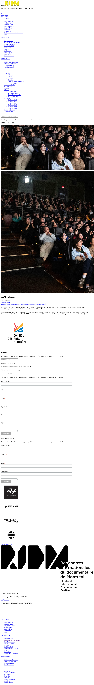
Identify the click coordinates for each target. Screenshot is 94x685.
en (1, 13)
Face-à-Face (7, 645)
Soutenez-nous (8, 111)
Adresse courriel (6, 381)
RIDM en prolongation (11, 62)
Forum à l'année (9, 56)
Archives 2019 (12, 106)
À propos (7, 73)
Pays (2, 423)
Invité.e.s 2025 (8, 647)
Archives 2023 (12, 100)
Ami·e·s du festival (9, 85)
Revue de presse (13, 96)
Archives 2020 (12, 105)
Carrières (10, 80)
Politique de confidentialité (16, 81)
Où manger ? (8, 86)
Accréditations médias (14, 95)
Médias (6, 90)
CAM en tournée (9, 67)
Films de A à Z (8, 24)
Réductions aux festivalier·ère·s (13, 33)
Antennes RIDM (9, 65)
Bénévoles (7, 29)
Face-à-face (7, 47)
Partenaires (7, 31)
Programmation (8, 21)
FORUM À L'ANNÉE (11, 653)
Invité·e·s (7, 49)
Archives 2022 (12, 101)
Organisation (4, 407)
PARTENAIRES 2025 (11, 648)
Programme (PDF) (9, 26)
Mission (10, 75)
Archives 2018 (12, 108)
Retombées (7, 54)
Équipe (10, 76)
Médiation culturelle (10, 63)
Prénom (4, 390)
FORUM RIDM (5, 635)
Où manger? (8, 674)
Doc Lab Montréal (9, 44)
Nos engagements (9, 110)
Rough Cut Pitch (9, 46)
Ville (2, 415)
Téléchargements (13, 93)
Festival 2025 (5, 619)
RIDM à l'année (5, 656)
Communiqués (12, 91)
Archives (7, 98)
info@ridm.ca (5, 600)
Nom (3, 399)
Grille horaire (8, 23)
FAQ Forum (8, 52)
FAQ (5, 34)
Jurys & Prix (8, 28)
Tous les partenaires (6, 544)
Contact (10, 78)
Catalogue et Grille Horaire (12, 42)
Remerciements (12, 83)
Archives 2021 (12, 103)
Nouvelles (7, 88)
